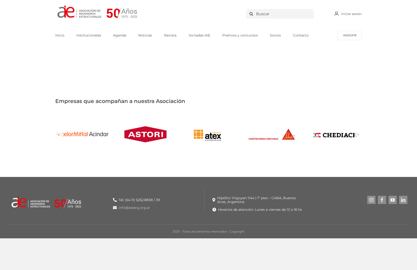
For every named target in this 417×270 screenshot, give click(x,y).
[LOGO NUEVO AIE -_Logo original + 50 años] (97, 7)
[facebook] (382, 200)
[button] (59, 134)
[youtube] (393, 200)
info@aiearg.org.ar (134, 207)
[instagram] (371, 200)
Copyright (237, 231)
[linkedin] (403, 200)
